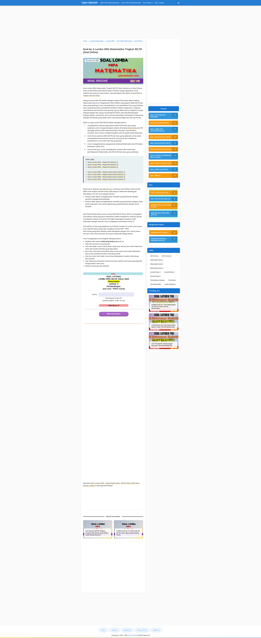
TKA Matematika (155, 284)
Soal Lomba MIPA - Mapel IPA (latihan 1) (103, 162)
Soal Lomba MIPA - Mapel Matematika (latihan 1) (106, 172)
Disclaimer (127, 630)
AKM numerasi (166, 256)
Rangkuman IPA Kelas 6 (160, 232)
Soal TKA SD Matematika (159, 123)
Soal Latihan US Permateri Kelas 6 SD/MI (160, 156)
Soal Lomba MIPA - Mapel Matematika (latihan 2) (106, 174)
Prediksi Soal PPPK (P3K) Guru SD (160, 214)
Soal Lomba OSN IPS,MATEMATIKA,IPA (157, 130)
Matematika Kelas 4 (156, 260)
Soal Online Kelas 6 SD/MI (160, 149)
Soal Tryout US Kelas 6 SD (160, 163)
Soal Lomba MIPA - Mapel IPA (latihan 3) (103, 167)
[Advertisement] (130, 22)
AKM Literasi (154, 256)
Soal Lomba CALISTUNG (159, 169)
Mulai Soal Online (113, 314)
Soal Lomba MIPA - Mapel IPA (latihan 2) (103, 165)
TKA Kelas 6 (172, 280)
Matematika (132, 128)
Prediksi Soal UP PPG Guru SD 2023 (161, 206)
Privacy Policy (142, 630)
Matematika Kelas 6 (156, 268)
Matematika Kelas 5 (156, 264)
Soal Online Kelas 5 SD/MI (160, 143)
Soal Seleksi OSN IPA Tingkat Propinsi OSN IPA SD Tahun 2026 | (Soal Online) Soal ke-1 (97, 533)
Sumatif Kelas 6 (155, 276)
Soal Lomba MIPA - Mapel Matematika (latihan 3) (106, 177)
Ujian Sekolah (132, 635)
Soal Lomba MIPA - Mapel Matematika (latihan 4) (106, 179)
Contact (114, 630)
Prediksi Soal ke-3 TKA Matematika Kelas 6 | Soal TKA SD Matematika (163, 326)
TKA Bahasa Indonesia (157, 280)
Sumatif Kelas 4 (155, 272)
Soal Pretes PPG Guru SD (160, 199)
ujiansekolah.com (106, 189)
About (103, 630)
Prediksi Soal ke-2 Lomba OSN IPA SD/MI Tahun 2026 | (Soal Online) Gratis (128, 533)
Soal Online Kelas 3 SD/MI (160, 137)
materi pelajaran (170, 284)
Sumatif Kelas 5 (169, 272)
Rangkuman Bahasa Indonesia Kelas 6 (158, 239)
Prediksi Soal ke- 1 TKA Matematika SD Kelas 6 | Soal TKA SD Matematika (163, 306)
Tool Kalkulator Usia (159, 193)
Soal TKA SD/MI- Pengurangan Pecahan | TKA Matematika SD (161, 344)
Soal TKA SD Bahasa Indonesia (158, 116)
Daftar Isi (156, 630)
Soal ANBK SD (155, 175)
